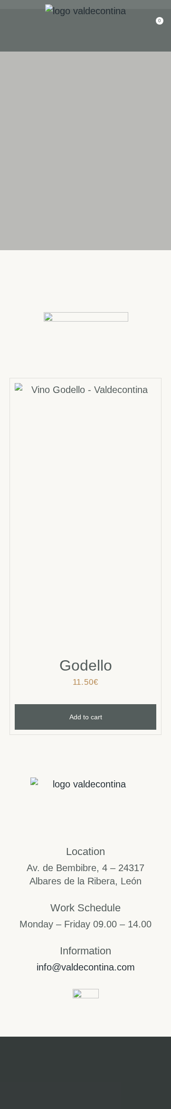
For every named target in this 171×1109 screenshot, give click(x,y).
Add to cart (85, 717)
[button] (13, 26)
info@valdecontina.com (86, 967)
